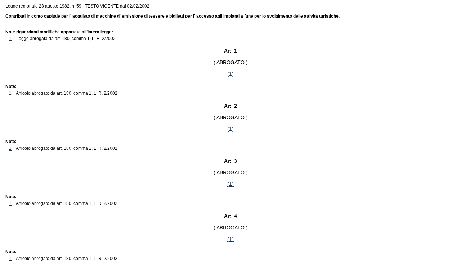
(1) (230, 74)
